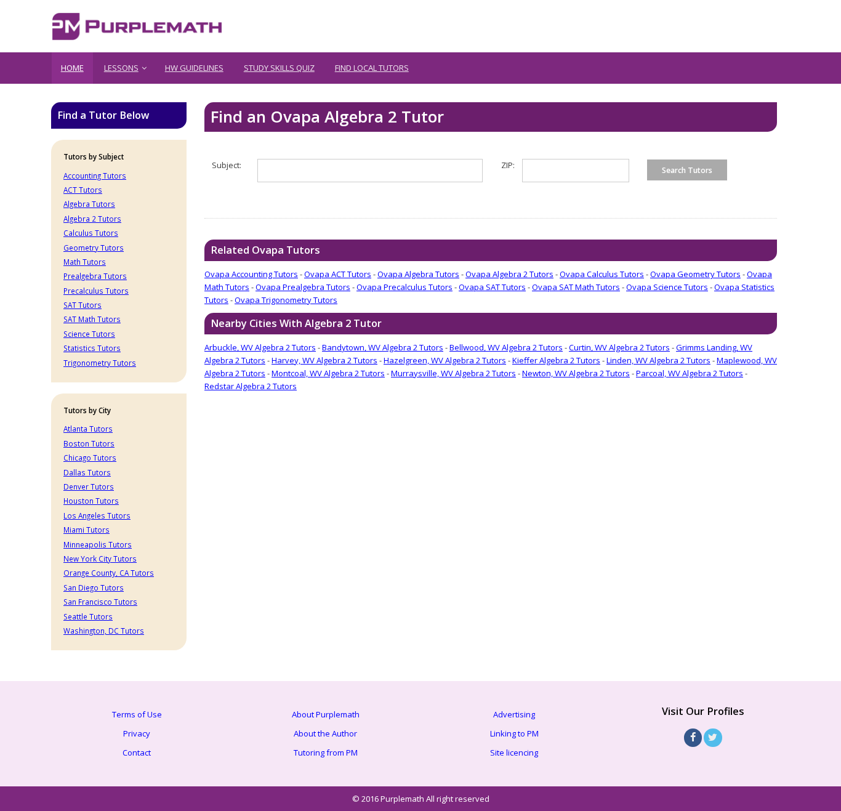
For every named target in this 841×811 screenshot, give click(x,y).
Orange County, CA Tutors (108, 573)
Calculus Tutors (90, 233)
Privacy (136, 733)
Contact (137, 752)
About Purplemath (326, 714)
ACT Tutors (82, 190)
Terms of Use (137, 714)
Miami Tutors (86, 530)
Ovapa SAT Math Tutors (576, 287)
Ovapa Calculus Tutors (602, 274)
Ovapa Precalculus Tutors (404, 287)
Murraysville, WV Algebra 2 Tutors (453, 373)
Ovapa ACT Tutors (337, 274)
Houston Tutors (91, 501)
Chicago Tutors (89, 457)
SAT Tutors (82, 305)
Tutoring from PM (326, 752)
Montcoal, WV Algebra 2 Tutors (328, 373)
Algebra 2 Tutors (92, 219)
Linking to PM (514, 733)
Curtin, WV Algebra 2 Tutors (619, 347)
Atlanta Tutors (88, 429)
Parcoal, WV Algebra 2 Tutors (689, 373)
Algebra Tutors (89, 204)
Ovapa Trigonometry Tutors (286, 299)
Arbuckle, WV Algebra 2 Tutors (260, 347)
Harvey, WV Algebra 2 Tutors (324, 360)
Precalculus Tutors (96, 291)
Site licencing (514, 752)
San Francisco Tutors (100, 602)
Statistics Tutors (92, 348)
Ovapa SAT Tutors (492, 287)
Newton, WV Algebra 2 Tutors (576, 373)
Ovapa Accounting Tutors (251, 274)
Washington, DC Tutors (103, 630)
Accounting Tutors (94, 175)
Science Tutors (89, 334)
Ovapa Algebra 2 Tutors (509, 274)
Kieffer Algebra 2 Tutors (556, 360)
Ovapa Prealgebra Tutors (303, 287)
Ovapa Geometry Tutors (695, 274)
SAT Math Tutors (92, 319)
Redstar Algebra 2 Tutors (250, 386)
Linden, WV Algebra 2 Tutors (658, 360)
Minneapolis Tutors (97, 544)
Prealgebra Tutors (95, 276)
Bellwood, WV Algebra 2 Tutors (506, 347)
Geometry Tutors (93, 247)
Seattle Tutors (88, 616)
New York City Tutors (100, 558)
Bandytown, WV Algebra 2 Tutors (382, 347)
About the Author (325, 733)
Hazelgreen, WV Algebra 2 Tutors (445, 360)
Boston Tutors (89, 443)
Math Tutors (84, 262)
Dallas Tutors (87, 472)
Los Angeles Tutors (97, 515)
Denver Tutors (88, 486)
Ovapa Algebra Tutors (418, 274)
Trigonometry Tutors (99, 363)
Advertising (514, 714)
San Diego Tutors (93, 587)
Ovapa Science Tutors (667, 287)
